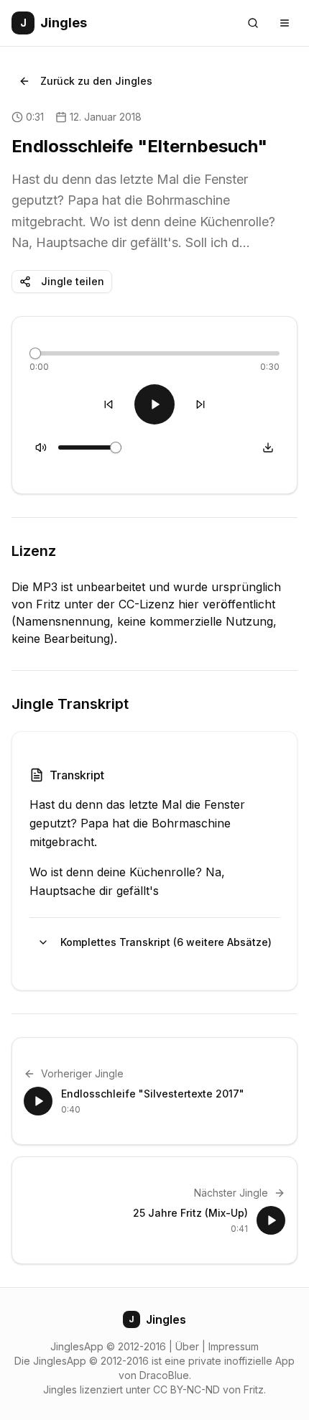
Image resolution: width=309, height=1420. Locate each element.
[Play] (154, 404)
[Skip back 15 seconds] (108, 404)
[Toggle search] (253, 22)
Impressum (233, 1346)
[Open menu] (285, 22)
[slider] (35, 353)
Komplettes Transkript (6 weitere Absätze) (166, 942)
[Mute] (40, 447)
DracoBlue (164, 1375)
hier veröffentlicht (226, 604)
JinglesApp (76, 1346)
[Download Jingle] (268, 447)
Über (187, 1346)
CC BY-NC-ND (186, 1389)
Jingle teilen (72, 281)
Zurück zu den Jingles (96, 81)
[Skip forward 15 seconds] (200, 404)
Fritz (254, 1389)
